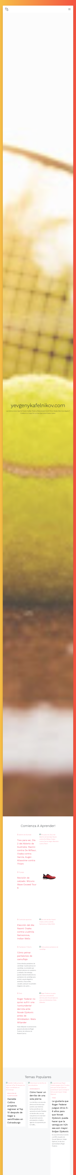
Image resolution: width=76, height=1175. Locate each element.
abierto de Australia (25, 834)
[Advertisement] (27, 902)
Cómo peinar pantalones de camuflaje (24, 956)
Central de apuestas (25, 919)
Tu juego (21, 872)
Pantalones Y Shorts (25, 947)
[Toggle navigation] (69, 9)
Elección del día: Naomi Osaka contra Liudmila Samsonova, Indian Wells (25, 932)
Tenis (20, 993)
